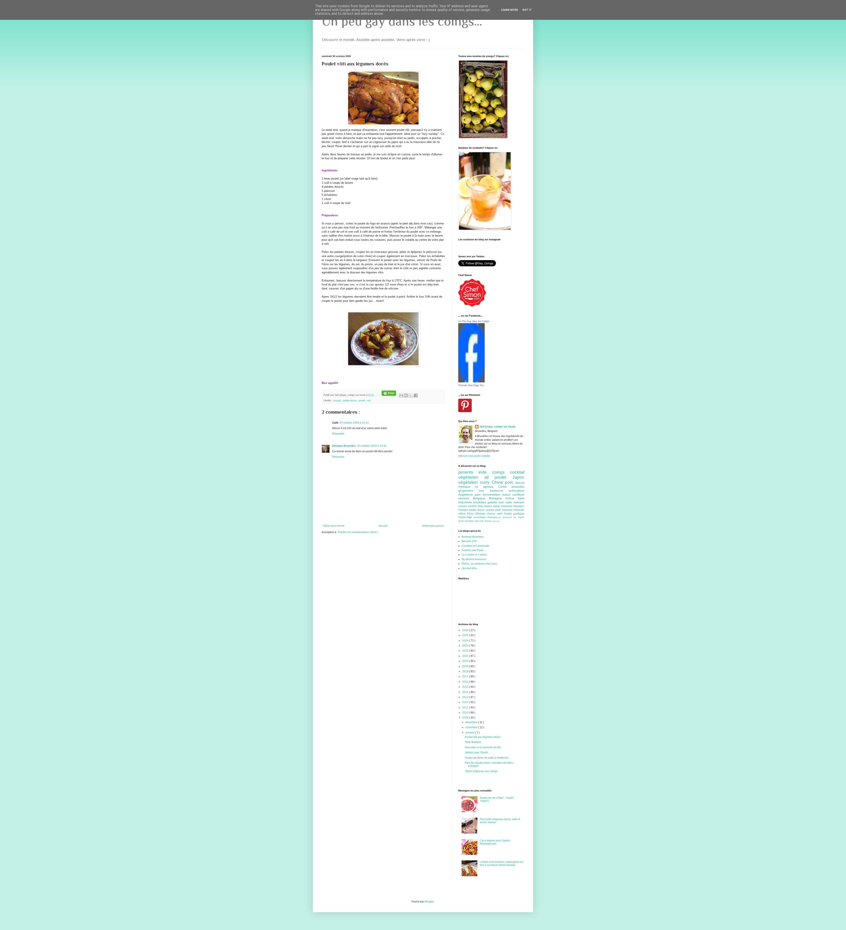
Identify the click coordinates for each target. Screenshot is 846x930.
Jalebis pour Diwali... (477, 752)
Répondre (338, 433)
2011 (465, 707)
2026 (465, 630)
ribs (477, 521)
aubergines (516, 490)
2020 (465, 661)
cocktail (517, 472)
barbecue (499, 490)
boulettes (480, 502)
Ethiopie (481, 513)
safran (497, 506)
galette (493, 502)
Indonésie (465, 502)
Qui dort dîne (469, 568)
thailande (507, 506)
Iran (484, 490)
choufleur (469, 521)
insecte (496, 521)
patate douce (350, 400)
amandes (517, 486)
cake (509, 502)
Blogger (429, 901)
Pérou (471, 513)
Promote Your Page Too (471, 385)
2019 (465, 666)
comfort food (476, 506)
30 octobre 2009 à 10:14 (354, 422)
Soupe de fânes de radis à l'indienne (487, 757)
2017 (465, 676)
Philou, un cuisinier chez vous (479, 563)
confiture (518, 494)
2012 (465, 702)
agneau (490, 486)
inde (485, 472)
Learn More (509, 9)
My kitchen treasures (474, 559)
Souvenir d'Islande (513, 509)
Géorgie (463, 509)
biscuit (520, 482)
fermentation (492, 494)
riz (479, 486)
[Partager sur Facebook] (416, 395)
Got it (527, 9)
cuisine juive (494, 509)
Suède (508, 513)
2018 (465, 671)
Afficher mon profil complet (474, 456)
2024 (465, 640)
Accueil (383, 525)
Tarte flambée (473, 742)
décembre (471, 722)
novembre (471, 727)
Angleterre (466, 494)
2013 (465, 697)
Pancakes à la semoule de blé (483, 747)
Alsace (488, 506)
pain (479, 494)
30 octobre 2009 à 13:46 (371, 445)
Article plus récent (333, 525)
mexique (466, 486)
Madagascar (494, 517)
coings (501, 472)
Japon (518, 477)
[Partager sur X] (411, 395)
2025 (465, 635)
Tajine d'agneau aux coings (481, 771)
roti (368, 400)
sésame (465, 498)
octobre (470, 732)
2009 (465, 717)
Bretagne (497, 498)
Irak (482, 521)
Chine (498, 482)
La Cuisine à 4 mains (474, 554)
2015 (465, 686)
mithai (462, 513)
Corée (504, 486)
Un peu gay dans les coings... (402, 21)
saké (500, 513)
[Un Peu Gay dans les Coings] (471, 381)
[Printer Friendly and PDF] (389, 395)
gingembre (468, 490)
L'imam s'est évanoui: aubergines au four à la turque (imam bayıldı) (501, 863)
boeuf (507, 494)
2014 (465, 692)
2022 (465, 650)
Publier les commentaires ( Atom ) (358, 532)
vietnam (518, 502)
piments (468, 472)
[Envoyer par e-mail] (401, 395)
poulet (362, 400)
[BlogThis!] (406, 395)
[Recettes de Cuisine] (472, 305)
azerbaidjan (480, 517)
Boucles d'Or (469, 541)
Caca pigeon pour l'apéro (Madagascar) (495, 842)
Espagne (519, 506)
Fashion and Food (472, 550)
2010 (465, 712)
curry (486, 482)
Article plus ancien (433, 525)
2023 (465, 645)
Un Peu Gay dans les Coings (473, 321)
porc (510, 482)
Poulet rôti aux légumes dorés (483, 737)
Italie (521, 498)
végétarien (471, 477)
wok (501, 502)
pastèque (518, 513)
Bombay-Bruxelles (344, 445)
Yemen (488, 521)
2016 (465, 681)
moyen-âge (465, 517)
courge (337, 400)
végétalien (469, 482)
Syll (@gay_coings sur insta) (497, 426)
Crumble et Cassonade (475, 545)
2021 (465, 656)
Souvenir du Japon (513, 517)
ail (489, 477)
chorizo (492, 513)
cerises (463, 506)
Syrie (461, 521)
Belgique (481, 498)
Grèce (511, 498)
